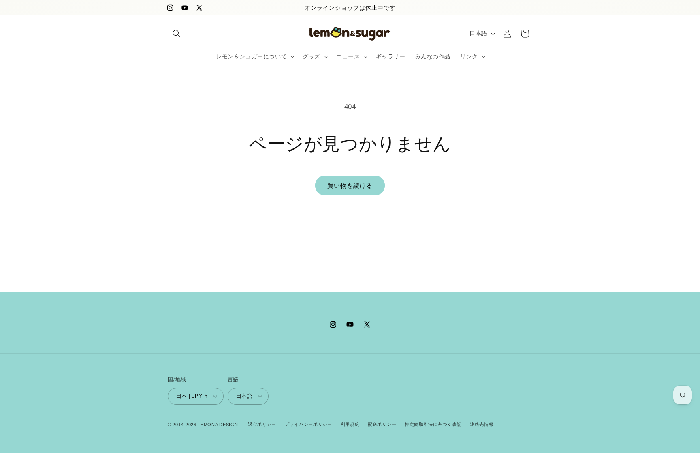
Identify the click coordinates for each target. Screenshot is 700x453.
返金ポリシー (262, 424)
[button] (177, 34)
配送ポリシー (382, 424)
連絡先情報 (482, 424)
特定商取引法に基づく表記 (433, 424)
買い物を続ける (350, 185)
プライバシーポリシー (308, 424)
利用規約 (350, 424)
